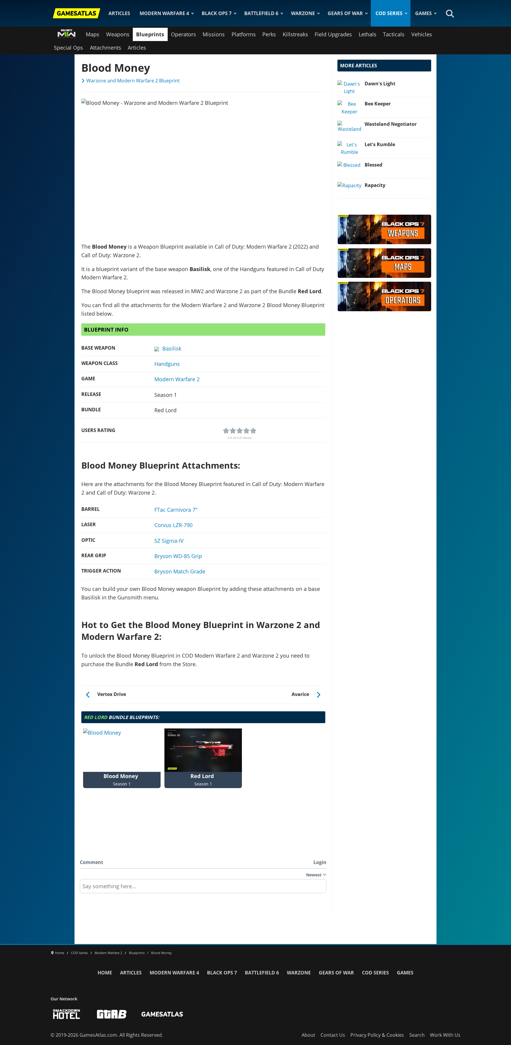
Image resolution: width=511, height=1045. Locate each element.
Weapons (118, 34)
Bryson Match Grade (179, 571)
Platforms (244, 34)
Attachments (105, 47)
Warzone (303, 13)
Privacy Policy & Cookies (377, 1035)
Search (417, 1035)
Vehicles (421, 34)
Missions (214, 34)
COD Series (389, 13)
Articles (119, 13)
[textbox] (203, 888)
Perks (269, 34)
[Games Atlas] (77, 13)
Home (105, 972)
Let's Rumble (380, 144)
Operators (183, 34)
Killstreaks (295, 34)
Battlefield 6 (261, 13)
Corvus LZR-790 (173, 525)
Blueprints (150, 34)
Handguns (167, 363)
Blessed (373, 165)
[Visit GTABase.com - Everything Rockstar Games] (112, 1014)
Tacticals (394, 34)
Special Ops (68, 47)
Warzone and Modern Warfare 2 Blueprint (133, 80)
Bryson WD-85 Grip (178, 556)
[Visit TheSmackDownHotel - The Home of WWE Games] (67, 1014)
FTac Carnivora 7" (176, 509)
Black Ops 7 (217, 13)
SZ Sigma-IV (169, 540)
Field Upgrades (333, 34)
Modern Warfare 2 (177, 379)
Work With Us (445, 1035)
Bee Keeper (378, 103)
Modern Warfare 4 (164, 13)
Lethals (367, 34)
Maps (92, 34)
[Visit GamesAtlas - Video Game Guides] (162, 1014)
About (308, 1035)
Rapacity (375, 185)
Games (423, 13)
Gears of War (345, 13)
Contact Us (333, 1035)
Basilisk (171, 348)
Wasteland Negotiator (391, 124)
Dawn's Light (380, 83)
